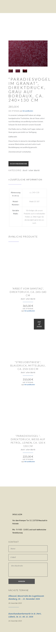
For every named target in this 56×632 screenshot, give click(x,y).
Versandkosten (27, 111)
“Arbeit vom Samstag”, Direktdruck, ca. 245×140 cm (28, 292)
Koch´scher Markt (31, 170)
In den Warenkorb (18, 164)
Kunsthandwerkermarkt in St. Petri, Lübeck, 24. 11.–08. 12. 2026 (24, 615)
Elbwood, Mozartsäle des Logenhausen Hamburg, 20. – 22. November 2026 (26, 597)
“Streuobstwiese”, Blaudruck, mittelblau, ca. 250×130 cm (28, 365)
